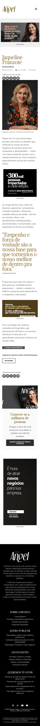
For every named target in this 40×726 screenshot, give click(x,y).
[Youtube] (22, 705)
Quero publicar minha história (20, 443)
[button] (36, 9)
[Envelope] (27, 705)
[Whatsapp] (18, 705)
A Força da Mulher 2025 (13, 347)
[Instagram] (13, 705)
